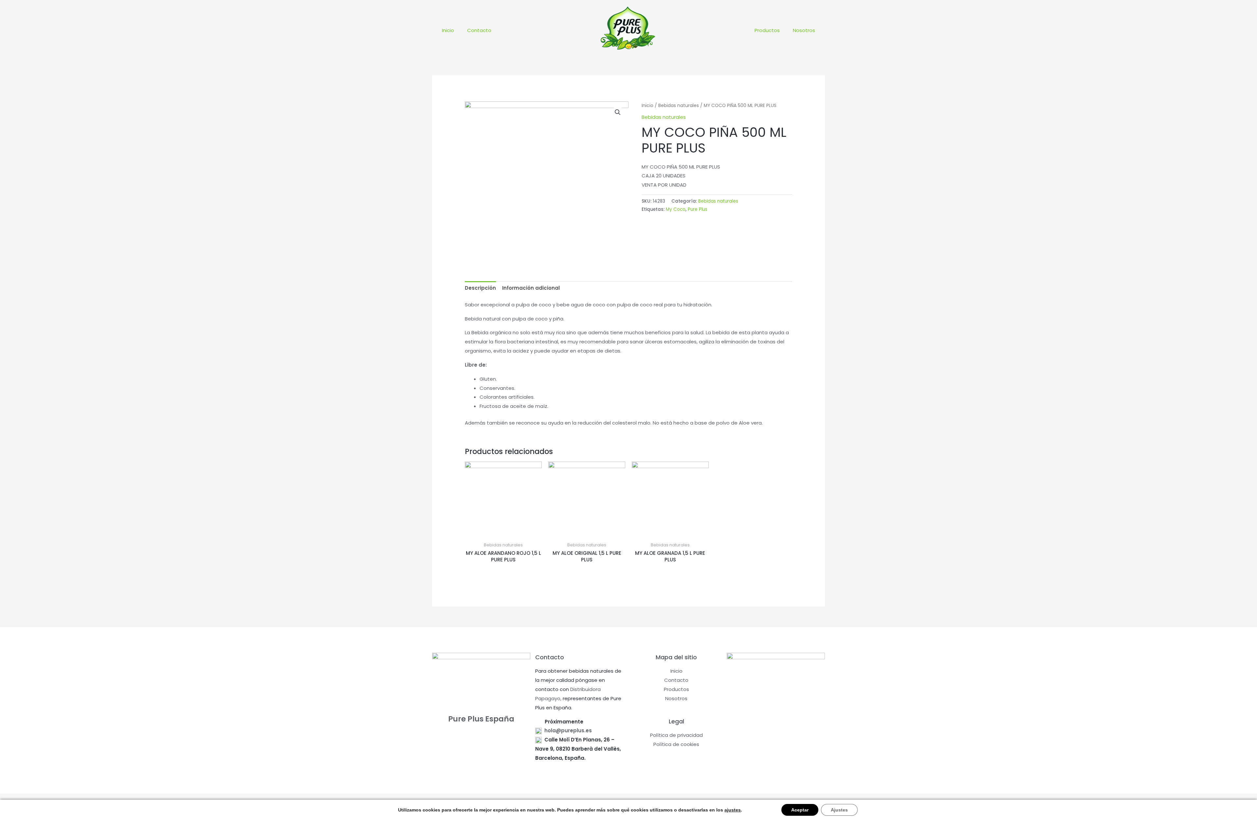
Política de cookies (676, 744)
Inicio (448, 30)
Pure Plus (697, 209)
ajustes (732, 809)
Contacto (479, 30)
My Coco (675, 209)
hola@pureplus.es (568, 730)
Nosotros (804, 30)
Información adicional (531, 287)
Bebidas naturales (678, 105)
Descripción (480, 287)
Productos (767, 30)
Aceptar (800, 809)
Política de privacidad (676, 735)
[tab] (480, 288)
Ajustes (839, 809)
